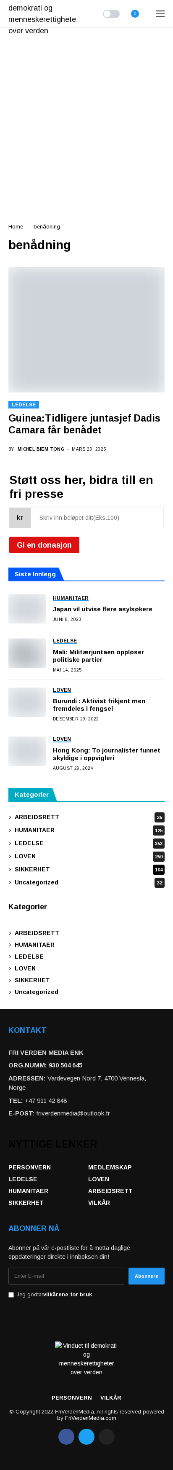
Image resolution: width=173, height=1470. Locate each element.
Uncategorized (88, 882)
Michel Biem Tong (41, 449)
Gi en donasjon (44, 545)
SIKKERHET (89, 869)
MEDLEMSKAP (110, 1167)
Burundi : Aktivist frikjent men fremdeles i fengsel (99, 704)
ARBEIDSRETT (88, 817)
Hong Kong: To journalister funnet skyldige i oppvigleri (106, 754)
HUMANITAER (89, 830)
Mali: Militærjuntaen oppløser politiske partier (98, 655)
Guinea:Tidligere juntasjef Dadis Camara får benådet (84, 424)
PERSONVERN (29, 1167)
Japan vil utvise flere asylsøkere (102, 609)
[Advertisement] (86, 119)
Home (15, 226)
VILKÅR (99, 1202)
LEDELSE (24, 405)
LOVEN (89, 856)
